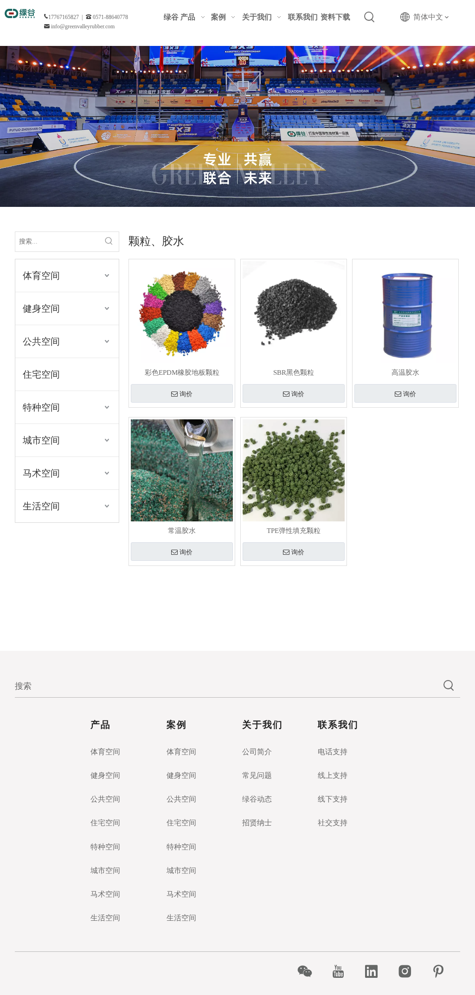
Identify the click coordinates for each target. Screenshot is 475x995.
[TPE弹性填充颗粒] (294, 469)
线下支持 (332, 799)
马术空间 (41, 473)
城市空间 (41, 440)
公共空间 (41, 341)
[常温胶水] (182, 469)
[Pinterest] (443, 971)
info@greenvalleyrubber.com (83, 26)
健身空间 (41, 308)
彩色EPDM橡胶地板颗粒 (182, 372)
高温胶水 (405, 372)
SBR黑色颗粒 (293, 372)
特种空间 (41, 407)
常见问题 (257, 775)
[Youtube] (343, 971)
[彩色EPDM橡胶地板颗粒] (182, 311)
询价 (186, 394)
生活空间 (41, 506)
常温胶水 (182, 530)
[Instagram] (409, 971)
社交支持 (332, 823)
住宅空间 (41, 374)
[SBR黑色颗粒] (294, 311)
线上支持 (332, 775)
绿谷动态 (257, 799)
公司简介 (257, 752)
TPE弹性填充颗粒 (294, 530)
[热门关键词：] (369, 17)
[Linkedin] (376, 971)
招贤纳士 (257, 823)
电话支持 (332, 752)
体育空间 (41, 275)
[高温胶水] (405, 311)
